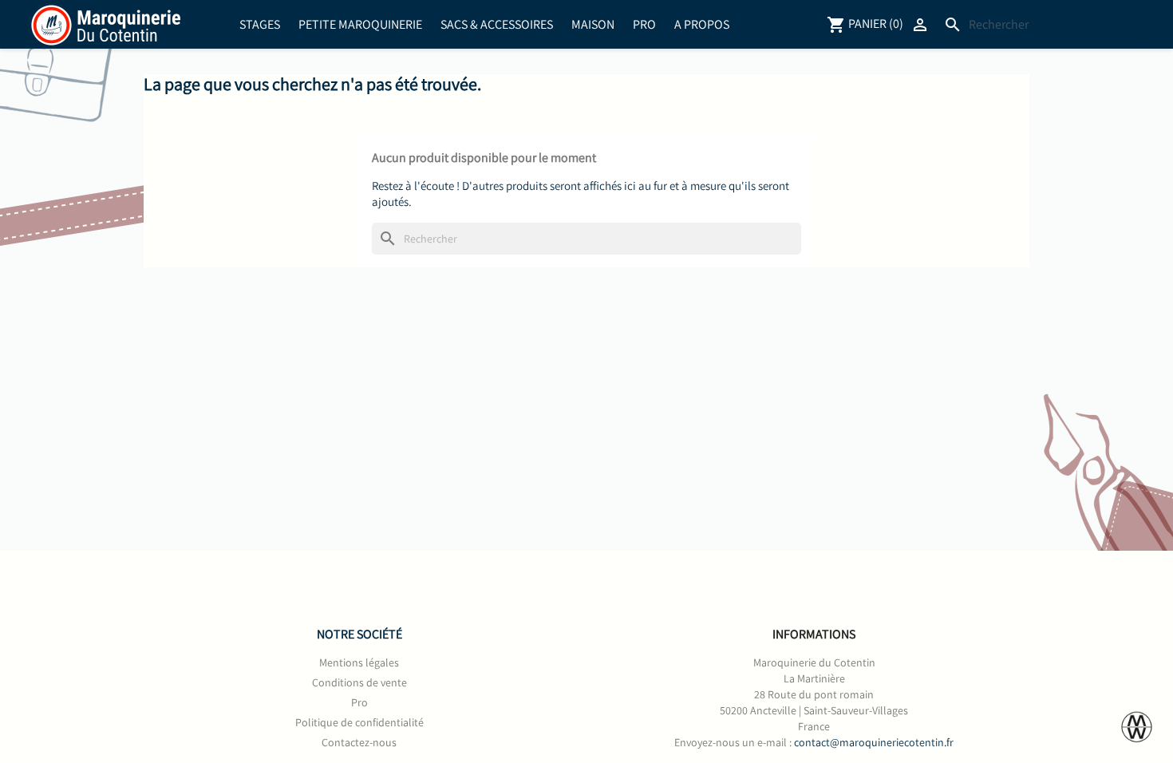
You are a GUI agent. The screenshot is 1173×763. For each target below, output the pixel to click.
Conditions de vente (359, 682)
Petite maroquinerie (360, 24)
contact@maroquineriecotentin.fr (874, 742)
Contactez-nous (359, 742)
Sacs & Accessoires (496, 24)
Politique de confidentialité (359, 722)
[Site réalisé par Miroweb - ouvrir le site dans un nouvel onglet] (1137, 727)
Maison (592, 24)
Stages (259, 24)
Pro (644, 24)
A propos (701, 24)
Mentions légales (359, 662)
